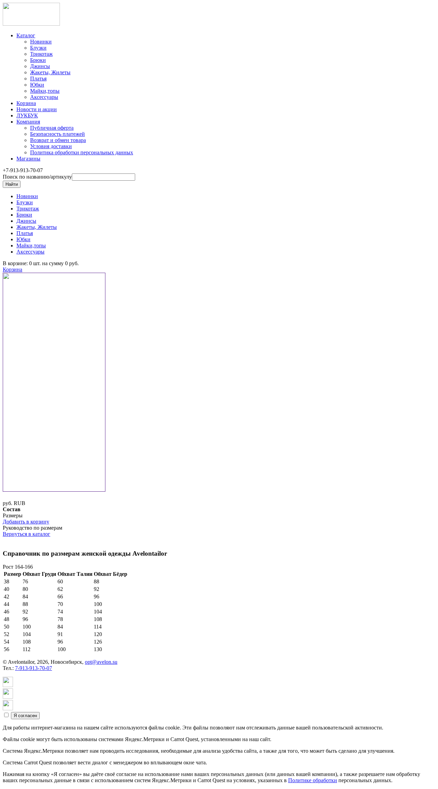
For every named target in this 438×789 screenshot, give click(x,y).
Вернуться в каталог (26, 534)
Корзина (12, 269)
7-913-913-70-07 (33, 668)
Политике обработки (312, 780)
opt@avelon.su (101, 662)
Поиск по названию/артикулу (37, 177)
